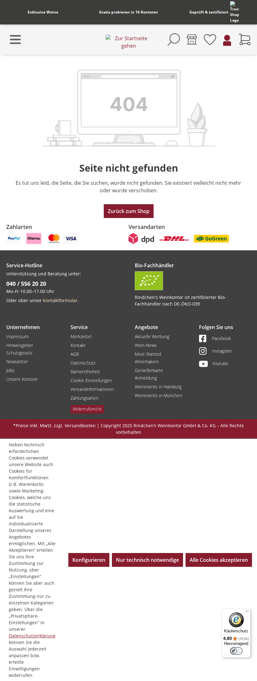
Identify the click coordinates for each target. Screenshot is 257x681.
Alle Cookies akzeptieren (219, 559)
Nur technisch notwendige (147, 559)
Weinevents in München (158, 395)
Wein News (146, 345)
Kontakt (78, 345)
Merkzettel (81, 336)
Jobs (10, 370)
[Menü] (247, 612)
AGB (75, 354)
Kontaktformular (60, 300)
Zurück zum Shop (128, 211)
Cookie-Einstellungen (91, 380)
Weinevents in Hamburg (158, 387)
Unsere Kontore (22, 379)
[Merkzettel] (210, 39)
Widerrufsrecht (87, 409)
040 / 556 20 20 (26, 283)
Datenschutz (83, 363)
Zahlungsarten (84, 398)
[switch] (236, 651)
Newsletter (17, 361)
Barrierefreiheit (85, 372)
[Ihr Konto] (227, 39)
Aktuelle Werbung (152, 336)
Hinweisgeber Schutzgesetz (19, 349)
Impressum (17, 336)
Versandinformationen (92, 389)
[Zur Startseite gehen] (128, 42)
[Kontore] (192, 39)
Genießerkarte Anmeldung (149, 374)
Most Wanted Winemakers (148, 357)
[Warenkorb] (245, 39)
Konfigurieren (88, 559)
